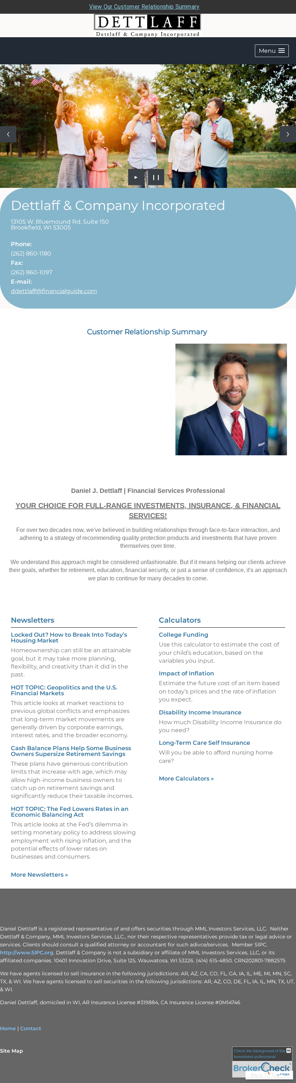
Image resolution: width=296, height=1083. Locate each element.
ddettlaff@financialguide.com (54, 291)
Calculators (180, 620)
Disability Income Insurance (200, 712)
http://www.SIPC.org (26, 952)
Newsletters (32, 620)
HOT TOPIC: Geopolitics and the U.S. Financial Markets (64, 690)
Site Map (11, 1051)
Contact (30, 1028)
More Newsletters (39, 874)
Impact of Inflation (186, 673)
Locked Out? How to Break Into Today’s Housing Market (69, 637)
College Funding (183, 634)
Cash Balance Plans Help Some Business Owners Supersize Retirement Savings (71, 751)
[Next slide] (288, 134)
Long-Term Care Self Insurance (204, 742)
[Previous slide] (8, 134)
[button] (272, 50)
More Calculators (186, 778)
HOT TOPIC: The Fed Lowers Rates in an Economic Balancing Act (70, 811)
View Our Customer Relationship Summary (144, 6)
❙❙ (156, 177)
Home (8, 1028)
